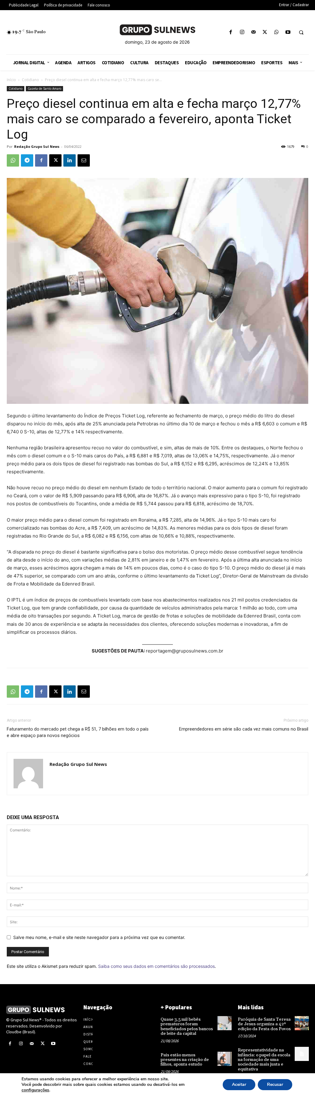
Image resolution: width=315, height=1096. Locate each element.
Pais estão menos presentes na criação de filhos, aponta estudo (185, 1059)
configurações (35, 1090)
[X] (265, 32)
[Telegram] (27, 160)
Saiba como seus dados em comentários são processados (156, 966)
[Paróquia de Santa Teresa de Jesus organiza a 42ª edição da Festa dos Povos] (302, 1023)
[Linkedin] (69, 160)
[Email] (84, 160)
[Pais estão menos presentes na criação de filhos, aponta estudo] (224, 1059)
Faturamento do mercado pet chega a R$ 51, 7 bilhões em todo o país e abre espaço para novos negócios (78, 732)
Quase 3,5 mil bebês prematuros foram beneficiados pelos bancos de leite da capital (187, 1026)
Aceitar (239, 1084)
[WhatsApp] (276, 32)
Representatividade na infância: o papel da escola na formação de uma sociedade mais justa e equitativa (264, 1059)
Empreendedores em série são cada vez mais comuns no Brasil (243, 729)
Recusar (275, 1084)
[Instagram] (242, 32)
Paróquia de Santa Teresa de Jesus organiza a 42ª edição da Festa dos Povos (264, 1024)
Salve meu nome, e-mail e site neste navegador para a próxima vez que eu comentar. (99, 937)
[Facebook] (230, 32)
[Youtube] (288, 32)
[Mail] (253, 32)
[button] (301, 32)
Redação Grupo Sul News (36, 146)
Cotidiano (30, 79)
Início (11, 79)
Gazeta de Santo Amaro (44, 88)
